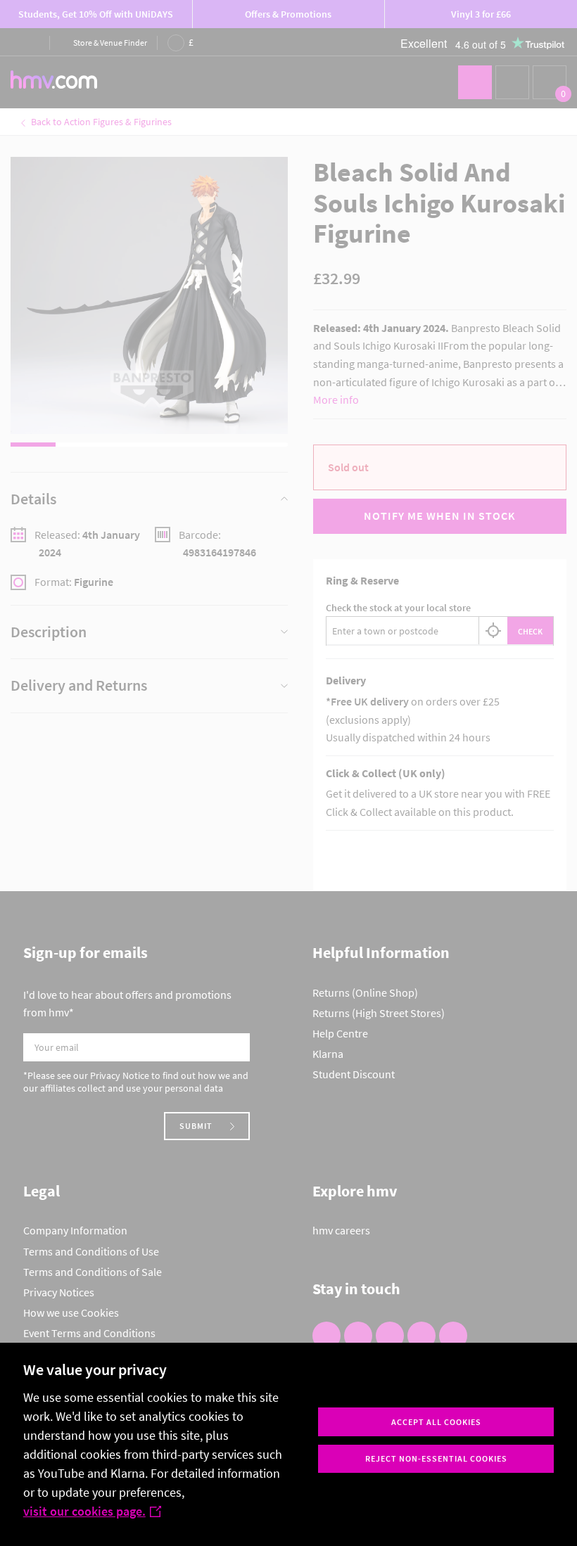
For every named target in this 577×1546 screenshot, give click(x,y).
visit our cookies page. (84, 1511)
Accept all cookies (436, 1422)
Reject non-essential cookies (436, 1458)
